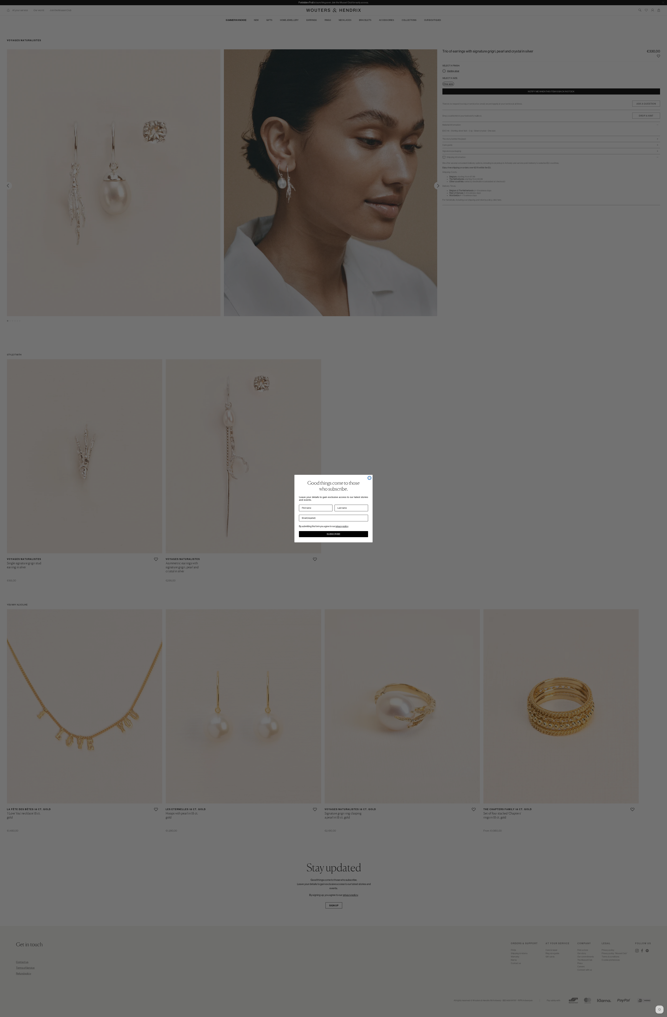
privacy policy (342, 526)
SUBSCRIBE (333, 534)
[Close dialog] (369, 478)
